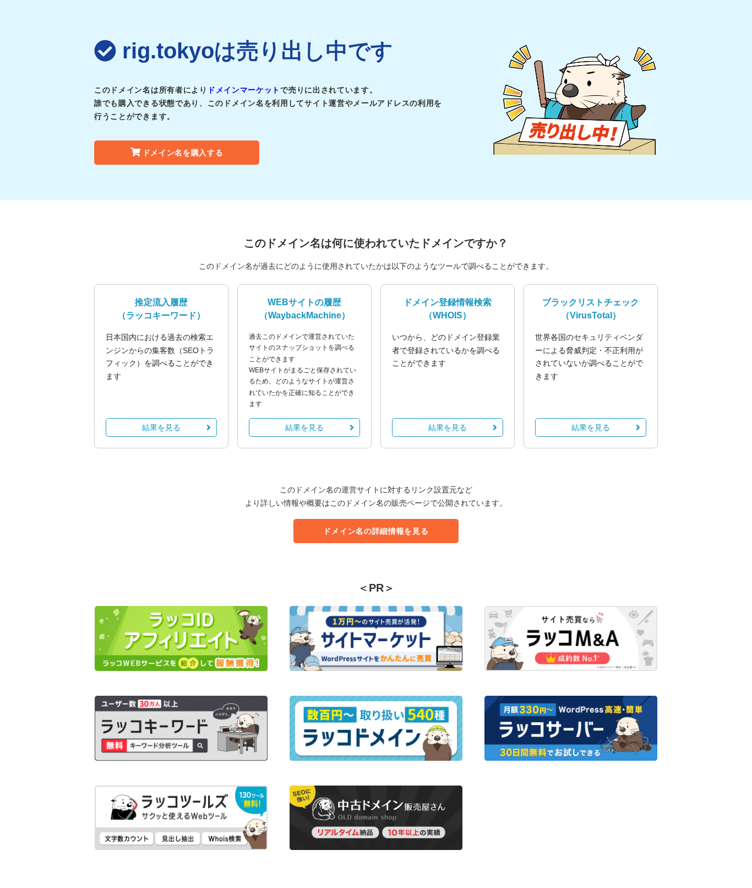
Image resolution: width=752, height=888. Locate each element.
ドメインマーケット (244, 89)
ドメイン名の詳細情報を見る (375, 531)
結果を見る (161, 427)
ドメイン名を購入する (183, 152)
